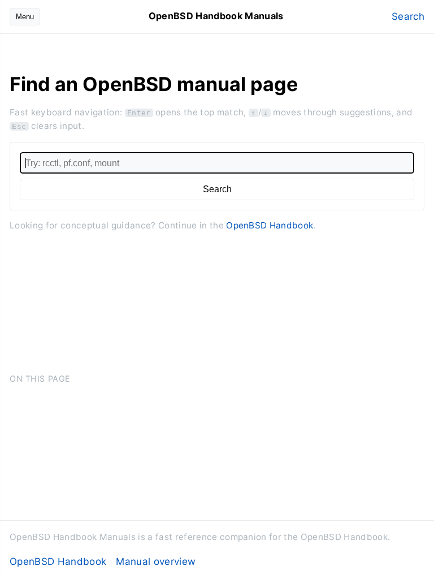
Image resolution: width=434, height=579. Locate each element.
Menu (25, 16)
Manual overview (156, 561)
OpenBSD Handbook (269, 225)
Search (408, 16)
